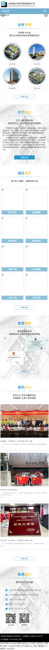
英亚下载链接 (38, 646)
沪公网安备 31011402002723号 (11, 639)
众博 (33, 643)
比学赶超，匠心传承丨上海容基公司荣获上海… (17, 540)
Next (46, 15)
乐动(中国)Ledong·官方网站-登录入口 (15, 643)
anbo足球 (10, 649)
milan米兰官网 (14, 646)
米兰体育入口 (26, 646)
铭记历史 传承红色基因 (8, 490)
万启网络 (25, 636)
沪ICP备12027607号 (36, 636)
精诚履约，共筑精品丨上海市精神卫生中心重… (17, 441)
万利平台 (39, 643)
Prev (3, 15)
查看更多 (24, 97)
